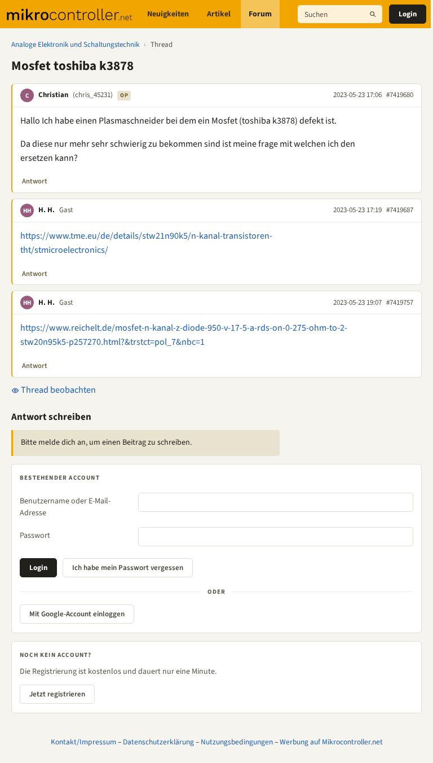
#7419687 (399, 210)
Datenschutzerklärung (158, 741)
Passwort (35, 535)
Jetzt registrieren (57, 694)
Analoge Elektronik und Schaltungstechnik (75, 45)
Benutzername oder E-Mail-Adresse (65, 507)
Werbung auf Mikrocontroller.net (331, 741)
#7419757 (399, 302)
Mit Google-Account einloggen (77, 614)
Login (408, 14)
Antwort (34, 181)
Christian (53, 95)
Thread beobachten (57, 390)
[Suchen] (373, 14)
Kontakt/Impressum (83, 741)
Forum (260, 14)
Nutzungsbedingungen (237, 741)
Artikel (219, 14)
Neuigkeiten (168, 14)
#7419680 (399, 95)
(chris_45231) (93, 95)
